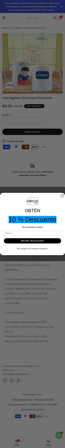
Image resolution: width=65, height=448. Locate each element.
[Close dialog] (62, 195)
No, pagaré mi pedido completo (32, 249)
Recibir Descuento (32, 241)
